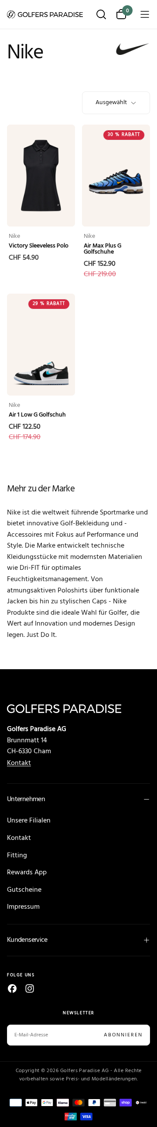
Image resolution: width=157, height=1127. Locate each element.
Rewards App (27, 872)
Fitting (17, 855)
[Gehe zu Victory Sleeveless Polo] (41, 176)
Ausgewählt (111, 103)
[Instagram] (29, 988)
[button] (101, 15)
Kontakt (19, 763)
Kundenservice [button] (27, 940)
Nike (14, 237)
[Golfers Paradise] (78, 708)
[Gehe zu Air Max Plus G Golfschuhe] (116, 176)
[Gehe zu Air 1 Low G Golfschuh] (41, 345)
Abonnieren (123, 1035)
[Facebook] (12, 988)
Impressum (23, 907)
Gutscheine (24, 890)
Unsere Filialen (29, 820)
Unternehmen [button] (26, 799)
